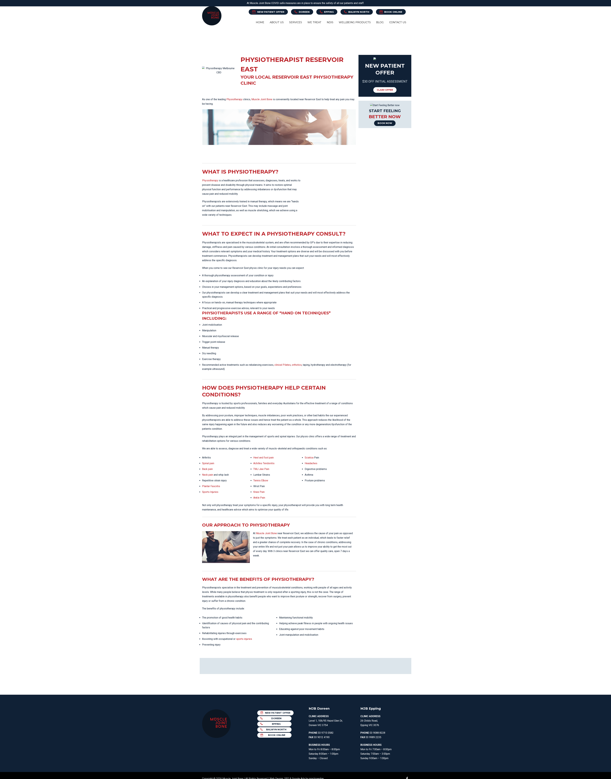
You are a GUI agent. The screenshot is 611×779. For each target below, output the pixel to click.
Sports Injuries (210, 491)
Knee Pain (259, 491)
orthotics (297, 364)
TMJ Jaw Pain (261, 469)
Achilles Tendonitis (263, 463)
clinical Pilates (282, 364)
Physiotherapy (234, 99)
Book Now (385, 123)
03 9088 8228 (377, 732)
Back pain (207, 469)
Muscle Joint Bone (261, 99)
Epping (329, 11)
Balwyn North (358, 11)
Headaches (311, 463)
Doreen (304, 11)
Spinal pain (208, 463)
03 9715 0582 (326, 732)
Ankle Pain (259, 497)
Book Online (393, 11)
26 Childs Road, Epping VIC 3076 (370, 721)
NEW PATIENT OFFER (270, 11)
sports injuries (244, 638)
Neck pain (207, 474)
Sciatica (309, 457)
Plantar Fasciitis (211, 486)
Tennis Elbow (260, 480)
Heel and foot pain (263, 457)
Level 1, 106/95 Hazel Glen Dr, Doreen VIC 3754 (326, 721)
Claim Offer (385, 89)
